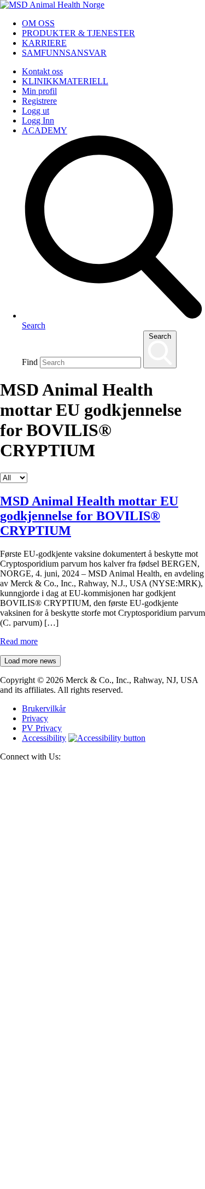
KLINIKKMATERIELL (65, 81)
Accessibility (44, 738)
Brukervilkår (44, 708)
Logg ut (35, 110)
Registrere (39, 100)
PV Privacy (42, 728)
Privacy (35, 718)
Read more (19, 641)
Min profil (39, 91)
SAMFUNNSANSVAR (64, 52)
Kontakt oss (42, 71)
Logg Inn (38, 120)
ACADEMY (44, 130)
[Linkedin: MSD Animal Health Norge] (102, 1183)
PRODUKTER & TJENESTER (78, 33)
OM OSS (38, 23)
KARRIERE (44, 43)
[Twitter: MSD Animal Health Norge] (102, 976)
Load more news (30, 661)
